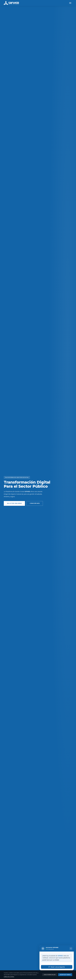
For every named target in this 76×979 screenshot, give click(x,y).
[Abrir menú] (70, 3)
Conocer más (35, 503)
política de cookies (9, 976)
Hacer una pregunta (58, 967)
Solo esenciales (50, 974)
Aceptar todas (65, 974)
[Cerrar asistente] (71, 948)
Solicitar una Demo (14, 503)
